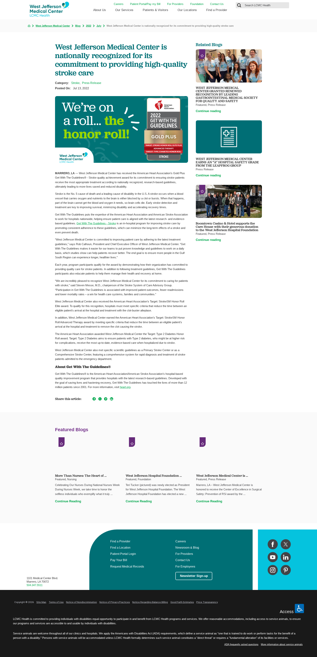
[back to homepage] (29, 26)
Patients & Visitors (155, 10)
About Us (99, 10)
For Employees (185, 566)
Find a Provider (216, 10)
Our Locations (187, 10)
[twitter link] (286, 544)
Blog (78, 26)
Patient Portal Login (123, 553)
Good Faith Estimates (182, 602)
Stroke (75, 83)
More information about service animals (282, 644)
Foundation (196, 4)
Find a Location (120, 547)
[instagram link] (273, 570)
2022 (88, 26)
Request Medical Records (127, 566)
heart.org (125, 387)
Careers (118, 4)
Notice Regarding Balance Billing (150, 602)
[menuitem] (99, 11)
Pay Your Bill (118, 560)
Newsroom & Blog (187, 547)
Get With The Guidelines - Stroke (96, 223)
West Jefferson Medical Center (53, 26)
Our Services (124, 10)
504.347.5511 (35, 585)
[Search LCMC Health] (239, 5)
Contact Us (217, 4)
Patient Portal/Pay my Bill (145, 4)
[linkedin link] (286, 557)
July (98, 26)
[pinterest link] (286, 570)
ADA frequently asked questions (241, 644)
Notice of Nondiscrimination (81, 602)
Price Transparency (207, 602)
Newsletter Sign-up (194, 576)
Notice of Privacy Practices (114, 602)
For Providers (175, 4)
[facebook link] (273, 544)
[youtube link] (273, 557)
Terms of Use (56, 602)
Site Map (41, 602)
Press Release (91, 83)
